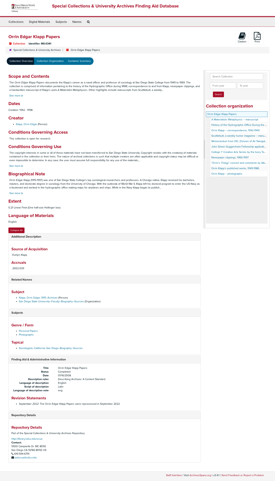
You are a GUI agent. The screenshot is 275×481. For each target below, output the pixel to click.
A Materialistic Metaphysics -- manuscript (234, 119)
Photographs (26, 334)
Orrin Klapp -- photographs (226, 173)
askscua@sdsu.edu (26, 457)
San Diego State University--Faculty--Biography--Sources (51, 301)
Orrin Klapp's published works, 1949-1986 (235, 168)
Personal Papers (28, 331)
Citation (242, 41)
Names (76, 22)
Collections (16, 22)
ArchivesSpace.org (200, 475)
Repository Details (23, 415)
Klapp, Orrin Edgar (26, 124)
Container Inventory (79, 61)
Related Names (21, 280)
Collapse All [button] (16, 230)
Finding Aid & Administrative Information (38, 359)
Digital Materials (39, 22)
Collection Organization (50, 61)
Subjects (61, 22)
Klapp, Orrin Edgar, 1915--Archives (38, 297)
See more (15, 95)
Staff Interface (174, 475)
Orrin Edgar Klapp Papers (222, 114)
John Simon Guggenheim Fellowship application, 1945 (242, 146)
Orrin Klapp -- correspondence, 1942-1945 (235, 130)
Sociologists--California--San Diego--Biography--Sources (51, 348)
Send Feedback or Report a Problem (242, 475)
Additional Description (26, 237)
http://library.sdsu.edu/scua (26, 438)
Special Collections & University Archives (37, 50)
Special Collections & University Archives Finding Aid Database (115, 6)
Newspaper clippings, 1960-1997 (230, 157)
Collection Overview (21, 61)
